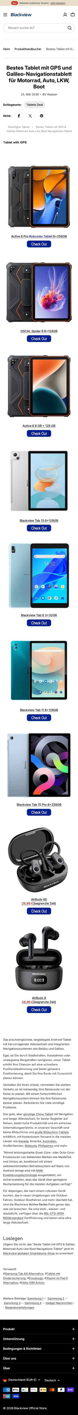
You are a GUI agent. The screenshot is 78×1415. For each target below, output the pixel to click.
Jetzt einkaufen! (57, 3)
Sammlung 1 (35, 1298)
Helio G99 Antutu (32, 1282)
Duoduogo (36, 1278)
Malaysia (31, 1146)
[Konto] (65, 14)
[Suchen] (69, 28)
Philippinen (45, 1146)
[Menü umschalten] (5, 14)
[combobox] (39, 27)
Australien (49, 1141)
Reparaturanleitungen (19, 1307)
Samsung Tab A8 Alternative (24, 1273)
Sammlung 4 (33, 1303)
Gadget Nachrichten (59, 1303)
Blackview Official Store (30, 1408)
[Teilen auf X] (30, 115)
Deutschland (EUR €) (22, 1380)
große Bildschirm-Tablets (52, 1132)
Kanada (23, 1141)
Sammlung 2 (56, 1298)
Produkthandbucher (28, 49)
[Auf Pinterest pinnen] (41, 115)
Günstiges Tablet (19, 126)
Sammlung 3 (12, 1303)
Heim (6, 49)
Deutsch (50, 1380)
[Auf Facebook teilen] (18, 115)
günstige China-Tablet (38, 1114)
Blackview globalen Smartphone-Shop (29, 1253)
